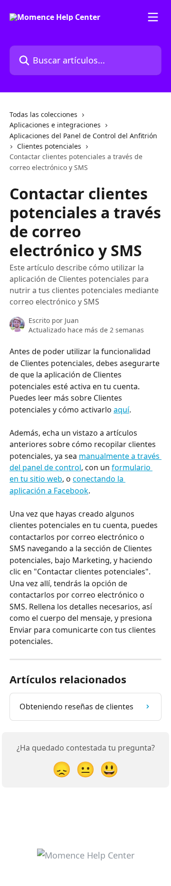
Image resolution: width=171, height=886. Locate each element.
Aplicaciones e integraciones (55, 124)
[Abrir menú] (153, 17)
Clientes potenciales (49, 146)
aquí (121, 409)
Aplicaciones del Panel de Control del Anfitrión (83, 135)
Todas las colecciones (43, 114)
